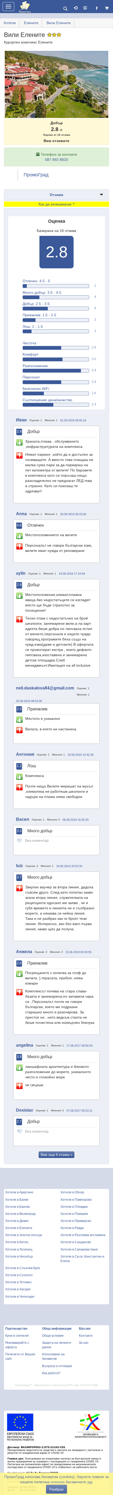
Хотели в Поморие (74, 1214)
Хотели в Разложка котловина (82, 1235)
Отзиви (56, 195)
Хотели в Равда (72, 1228)
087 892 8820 (56, 159)
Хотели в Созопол (19, 1275)
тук (89, 1482)
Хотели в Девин (17, 1221)
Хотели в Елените (18, 1228)
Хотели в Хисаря (17, 1289)
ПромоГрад (36, 174)
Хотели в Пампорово (76, 1200)
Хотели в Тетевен (18, 1282)
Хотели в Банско (17, 1207)
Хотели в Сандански (75, 1242)
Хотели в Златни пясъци (23, 1235)
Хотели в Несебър (19, 1256)
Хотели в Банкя (16, 1200)
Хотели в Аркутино (19, 1192)
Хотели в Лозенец (18, 1249)
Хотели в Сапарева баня (79, 1249)
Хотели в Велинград (20, 1214)
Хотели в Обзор (72, 1192)
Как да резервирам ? (57, 204)
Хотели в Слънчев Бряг (22, 1268)
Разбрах (56, 1489)
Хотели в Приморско (75, 1221)
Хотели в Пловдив (74, 1207)
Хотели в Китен (16, 1242)
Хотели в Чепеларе (19, 1296)
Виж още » (56, 1155)
